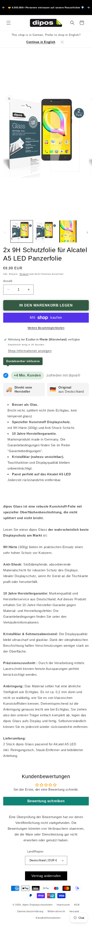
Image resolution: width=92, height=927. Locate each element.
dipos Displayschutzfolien (37, 904)
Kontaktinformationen (48, 917)
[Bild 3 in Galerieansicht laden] (70, 231)
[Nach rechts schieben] (87, 232)
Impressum (63, 904)
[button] (8, 22)
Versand (24, 274)
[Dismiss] (62, 42)
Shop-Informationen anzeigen (30, 350)
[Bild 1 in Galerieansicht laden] (21, 231)
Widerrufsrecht (56, 911)
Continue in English (40, 42)
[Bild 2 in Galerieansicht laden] (46, 231)
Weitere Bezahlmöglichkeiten (46, 327)
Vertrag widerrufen (46, 876)
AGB (76, 904)
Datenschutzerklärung (30, 911)
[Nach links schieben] (4, 232)
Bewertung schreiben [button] (46, 801)
